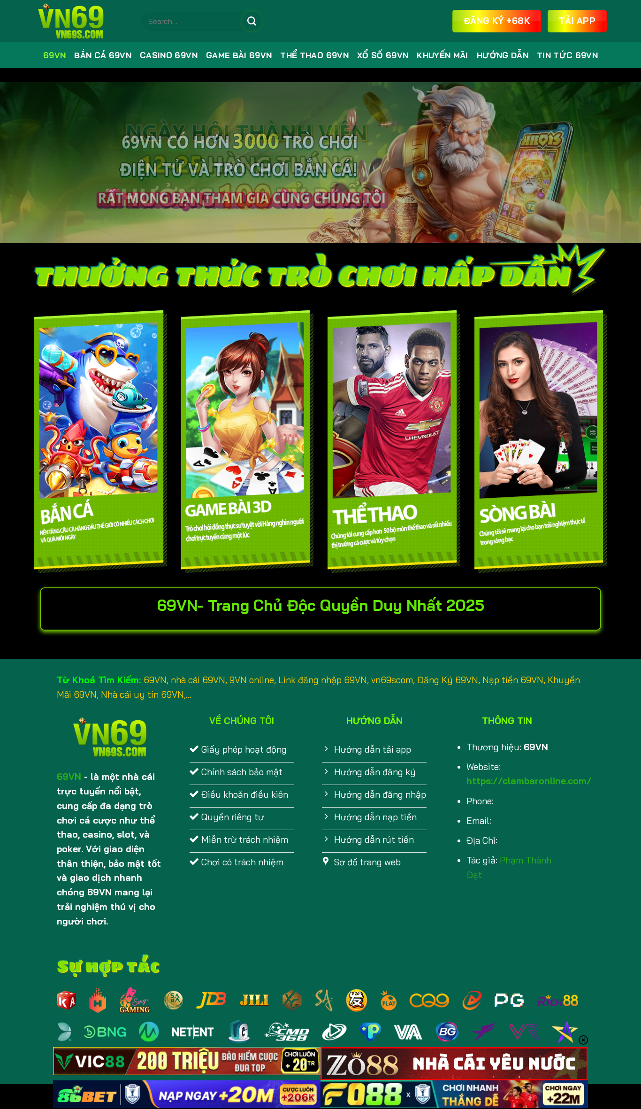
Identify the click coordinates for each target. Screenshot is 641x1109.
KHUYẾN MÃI (442, 55)
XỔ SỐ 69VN (382, 55)
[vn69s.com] (81, 21)
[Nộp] (251, 21)
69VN (54, 55)
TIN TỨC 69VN (567, 55)
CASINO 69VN (169, 55)
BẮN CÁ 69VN (102, 55)
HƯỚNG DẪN (502, 55)
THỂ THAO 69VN (314, 55)
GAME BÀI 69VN (239, 55)
